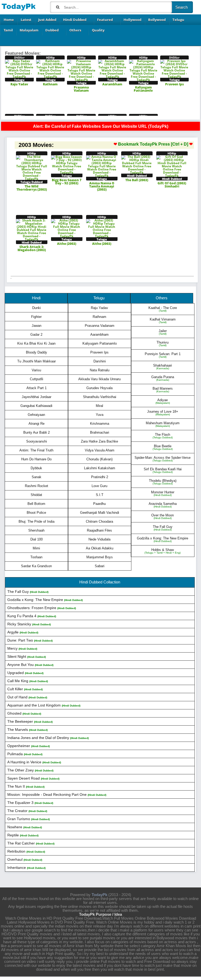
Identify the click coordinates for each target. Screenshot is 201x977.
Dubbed (52, 30)
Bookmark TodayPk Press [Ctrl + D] (153, 144)
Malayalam (29, 30)
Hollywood (132, 19)
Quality (98, 30)
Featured (105, 19)
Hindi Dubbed (74, 19)
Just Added (47, 19)
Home (9, 19)
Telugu (178, 19)
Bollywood (157, 19)
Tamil (8, 30)
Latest (26, 19)
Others (75, 30)
